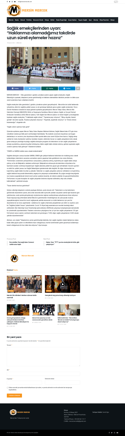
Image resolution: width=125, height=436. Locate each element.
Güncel (22, 20)
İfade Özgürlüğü (61, 20)
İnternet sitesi (49, 379)
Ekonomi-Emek (38, 20)
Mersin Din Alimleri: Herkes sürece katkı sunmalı (21, 296)
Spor (90, 20)
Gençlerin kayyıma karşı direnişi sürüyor (60, 295)
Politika (29, 20)
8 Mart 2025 (11, 300)
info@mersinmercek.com (25, 2)
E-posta (10, 379)
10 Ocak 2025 (11, 326)
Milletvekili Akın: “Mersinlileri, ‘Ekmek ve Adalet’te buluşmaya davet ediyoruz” (68, 320)
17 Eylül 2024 (62, 324)
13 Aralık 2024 (37, 322)
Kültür (52, 20)
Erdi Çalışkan (34, 433)
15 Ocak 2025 (49, 298)
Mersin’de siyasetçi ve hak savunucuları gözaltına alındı (42, 319)
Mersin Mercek (28, 255)
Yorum (9, 345)
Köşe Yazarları (104, 20)
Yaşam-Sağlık (82, 20)
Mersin (11, 20)
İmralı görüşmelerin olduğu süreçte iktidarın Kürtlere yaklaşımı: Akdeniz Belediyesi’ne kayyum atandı (18, 321)
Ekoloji (96, 20)
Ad (8, 370)
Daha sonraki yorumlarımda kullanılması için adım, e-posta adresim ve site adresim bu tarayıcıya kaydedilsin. (40, 389)
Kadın (17, 20)
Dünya (47, 20)
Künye (112, 20)
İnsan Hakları (72, 20)
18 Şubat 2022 (11, 43)
